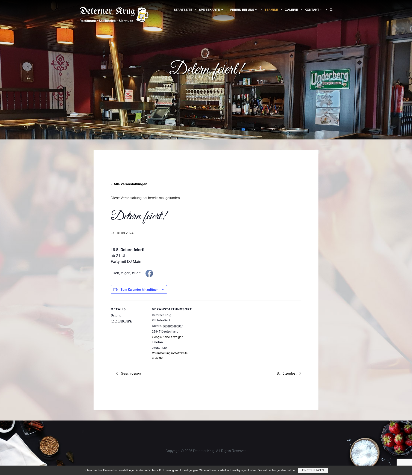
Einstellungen (313, 470)
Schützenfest (287, 373)
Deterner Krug (107, 11)
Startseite (183, 9)
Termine (271, 9)
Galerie (291, 9)
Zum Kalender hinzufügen (140, 289)
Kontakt (312, 9)
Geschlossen (130, 373)
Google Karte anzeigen (167, 337)
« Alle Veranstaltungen (129, 184)
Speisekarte (209, 9)
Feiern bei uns (242, 9)
